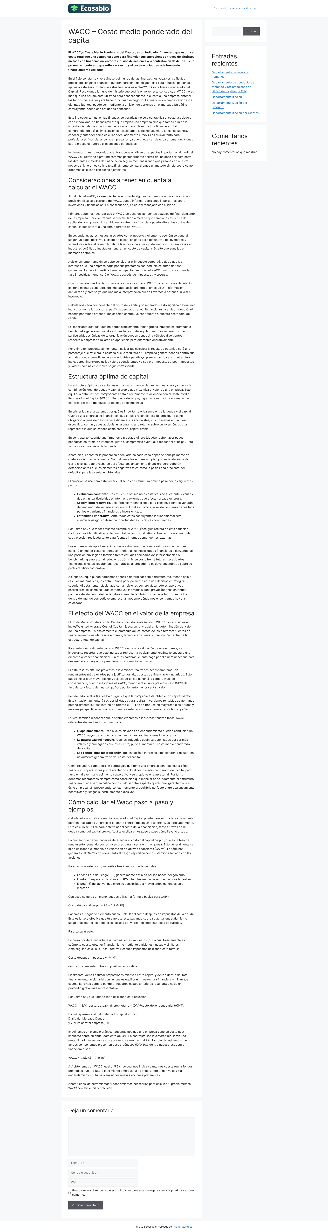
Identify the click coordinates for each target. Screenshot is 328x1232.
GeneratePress (183, 1226)
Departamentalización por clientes (235, 113)
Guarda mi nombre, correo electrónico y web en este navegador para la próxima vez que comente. (133, 1193)
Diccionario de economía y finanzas (235, 8)
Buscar (251, 31)
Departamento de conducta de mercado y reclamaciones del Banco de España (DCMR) (233, 87)
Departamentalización (227, 97)
